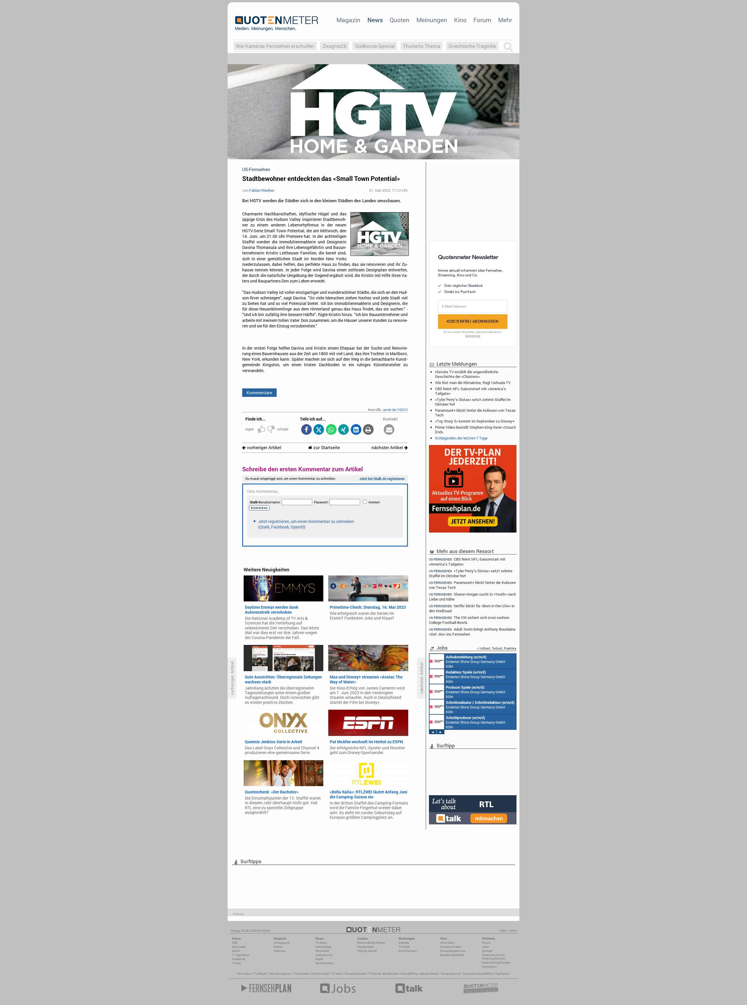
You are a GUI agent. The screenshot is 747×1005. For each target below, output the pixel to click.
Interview (280, 951)
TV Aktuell (260, 974)
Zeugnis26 (335, 46)
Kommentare (259, 392)
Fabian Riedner (261, 190)
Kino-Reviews (408, 951)
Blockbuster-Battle (452, 955)
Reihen (278, 947)
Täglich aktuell (367, 951)
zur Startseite (326, 447)
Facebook (238, 959)
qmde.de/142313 (395, 409)
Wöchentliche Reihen (371, 943)
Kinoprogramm (451, 974)
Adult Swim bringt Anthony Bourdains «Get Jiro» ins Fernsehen (472, 631)
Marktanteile (365, 947)
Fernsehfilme (409, 974)
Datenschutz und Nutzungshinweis (493, 956)
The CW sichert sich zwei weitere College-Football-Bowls (469, 620)
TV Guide (375, 974)
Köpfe (319, 959)
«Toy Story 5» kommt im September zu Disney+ (474, 421)
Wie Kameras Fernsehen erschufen (275, 46)
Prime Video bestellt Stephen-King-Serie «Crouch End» (475, 430)
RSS (235, 943)
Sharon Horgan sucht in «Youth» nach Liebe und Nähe (472, 596)
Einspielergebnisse (452, 951)
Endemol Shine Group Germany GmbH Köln (475, 662)
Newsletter (239, 947)
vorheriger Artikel (263, 447)
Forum (482, 20)
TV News (337, 974)
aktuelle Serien (429, 974)
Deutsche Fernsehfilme (478, 974)
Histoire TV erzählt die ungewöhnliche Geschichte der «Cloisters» (466, 374)
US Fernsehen (320, 974)
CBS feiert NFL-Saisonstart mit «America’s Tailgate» (470, 391)
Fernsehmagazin (280, 974)
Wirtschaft (322, 951)
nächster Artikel (387, 447)
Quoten (399, 20)
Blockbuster (390, 974)
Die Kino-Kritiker (450, 947)
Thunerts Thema (421, 46)
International (324, 955)
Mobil (236, 951)
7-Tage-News (240, 955)
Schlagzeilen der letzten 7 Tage (461, 438)
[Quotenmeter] (277, 23)
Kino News (245, 974)
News (375, 20)
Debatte (404, 943)
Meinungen (431, 20)
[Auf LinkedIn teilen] (356, 430)
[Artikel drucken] (368, 430)
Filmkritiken (301, 974)
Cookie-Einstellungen (496, 962)
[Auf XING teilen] (343, 430)
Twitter (236, 963)
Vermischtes (323, 947)
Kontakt (487, 951)
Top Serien (502, 974)
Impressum (489, 967)
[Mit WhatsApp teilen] (331, 430)
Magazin (348, 20)
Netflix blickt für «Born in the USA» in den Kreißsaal (471, 608)
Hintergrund (281, 943)
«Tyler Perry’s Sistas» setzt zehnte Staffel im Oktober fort (473, 402)
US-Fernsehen (324, 963)
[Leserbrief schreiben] (389, 430)
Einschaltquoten (356, 974)
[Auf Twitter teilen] (319, 430)
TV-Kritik (404, 947)
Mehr (505, 20)
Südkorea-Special (375, 46)
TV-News (321, 943)
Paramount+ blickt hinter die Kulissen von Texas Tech (475, 413)
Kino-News (447, 943)
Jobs (485, 947)
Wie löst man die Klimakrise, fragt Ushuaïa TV (473, 382)
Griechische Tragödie (472, 46)
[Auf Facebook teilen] (306, 430)
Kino (460, 20)
